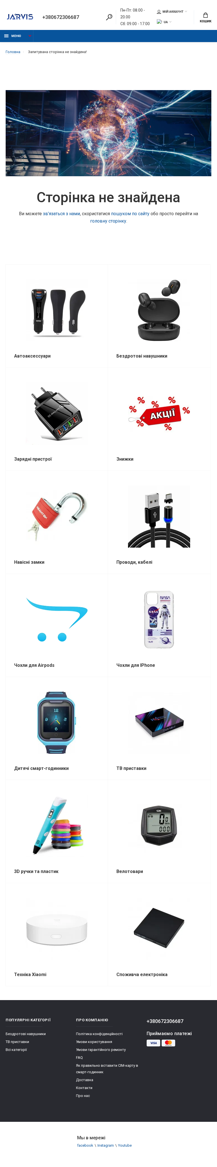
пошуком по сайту (130, 213)
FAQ (79, 1057)
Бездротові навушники (26, 1034)
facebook (85, 1145)
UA (166, 22)
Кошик (205, 21)
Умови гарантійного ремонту (101, 1050)
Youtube (125, 1145)
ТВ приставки (17, 1042)
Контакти (84, 1088)
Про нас (83, 1096)
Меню (16, 36)
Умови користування (94, 1042)
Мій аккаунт (172, 12)
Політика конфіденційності (99, 1034)
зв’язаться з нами (61, 213)
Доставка (84, 1080)
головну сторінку (108, 221)
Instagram (105, 1145)
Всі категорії (16, 1050)
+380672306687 (60, 17)
